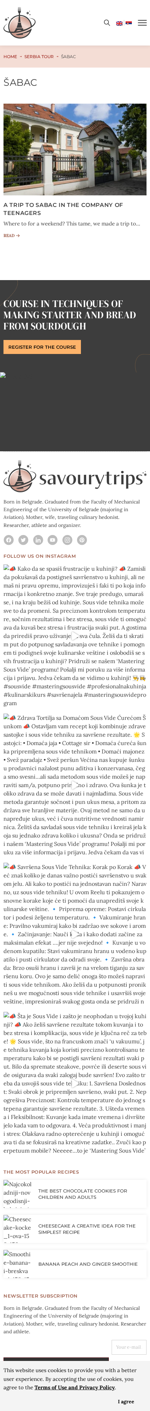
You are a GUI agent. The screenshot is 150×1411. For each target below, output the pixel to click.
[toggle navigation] (142, 23)
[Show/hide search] (107, 23)
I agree (126, 1401)
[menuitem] (119, 23)
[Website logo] (19, 23)
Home (10, 56)
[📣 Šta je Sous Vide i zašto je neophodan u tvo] (75, 1083)
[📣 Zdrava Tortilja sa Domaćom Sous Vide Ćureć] (75, 785)
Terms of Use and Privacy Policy (75, 1387)
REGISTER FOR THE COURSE (42, 347)
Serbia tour (39, 56)
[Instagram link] (8, 540)
